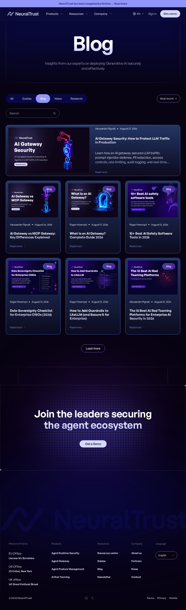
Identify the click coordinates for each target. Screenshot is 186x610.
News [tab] (58, 98)
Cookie (173, 597)
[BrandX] (92, 598)
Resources (76, 14)
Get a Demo (93, 444)
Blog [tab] (43, 98)
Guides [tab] (26, 98)
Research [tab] (76, 98)
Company (100, 14)
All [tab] (11, 98)
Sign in (152, 13)
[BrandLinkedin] (86, 598)
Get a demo (170, 13)
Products (52, 14)
